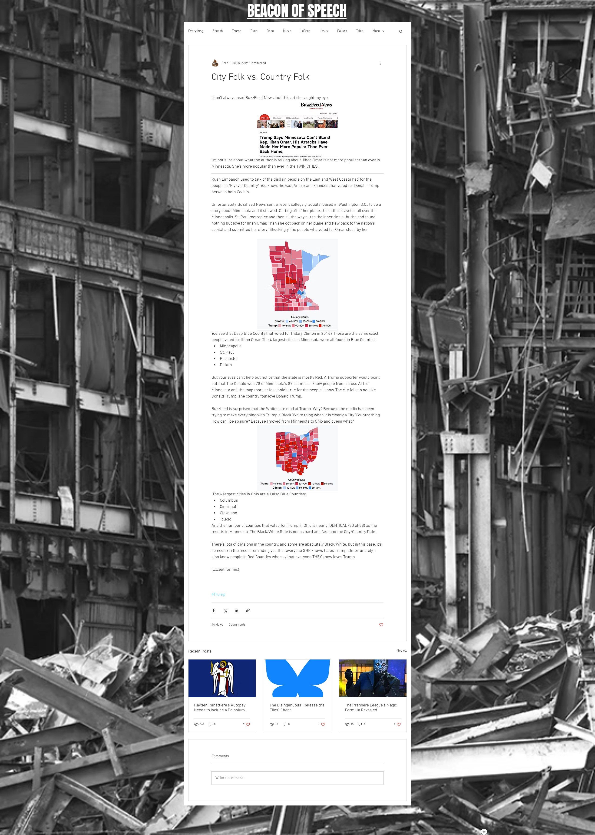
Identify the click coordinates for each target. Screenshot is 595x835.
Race (270, 31)
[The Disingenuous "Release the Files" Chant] (297, 678)
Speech (218, 31)
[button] (401, 31)
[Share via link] (248, 610)
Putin (254, 31)
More (376, 31)
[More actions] (380, 63)
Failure (342, 31)
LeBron (306, 31)
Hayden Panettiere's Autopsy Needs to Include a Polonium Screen (219, 708)
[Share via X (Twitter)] (225, 610)
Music (287, 31)
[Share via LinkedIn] (236, 610)
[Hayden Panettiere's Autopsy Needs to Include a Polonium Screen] (222, 678)
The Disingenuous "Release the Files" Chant (297, 708)
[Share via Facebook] (214, 610)
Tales (359, 31)
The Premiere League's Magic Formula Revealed (371, 708)
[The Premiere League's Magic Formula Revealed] (373, 678)
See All (402, 651)
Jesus (324, 31)
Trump (236, 31)
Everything (195, 31)
